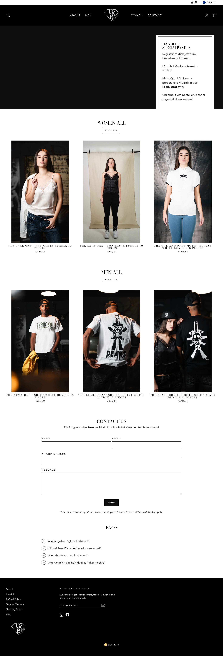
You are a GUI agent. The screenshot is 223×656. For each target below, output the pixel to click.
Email (117, 438)
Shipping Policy (14, 609)
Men (88, 15)
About (75, 15)
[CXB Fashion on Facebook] (67, 615)
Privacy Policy (124, 512)
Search (10, 589)
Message (49, 469)
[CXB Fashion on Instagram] (61, 615)
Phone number (54, 454)
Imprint (10, 594)
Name (46, 438)
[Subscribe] (103, 605)
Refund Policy (13, 599)
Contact (154, 15)
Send (112, 502)
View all (111, 130)
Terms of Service (146, 512)
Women (137, 15)
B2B (8, 614)
